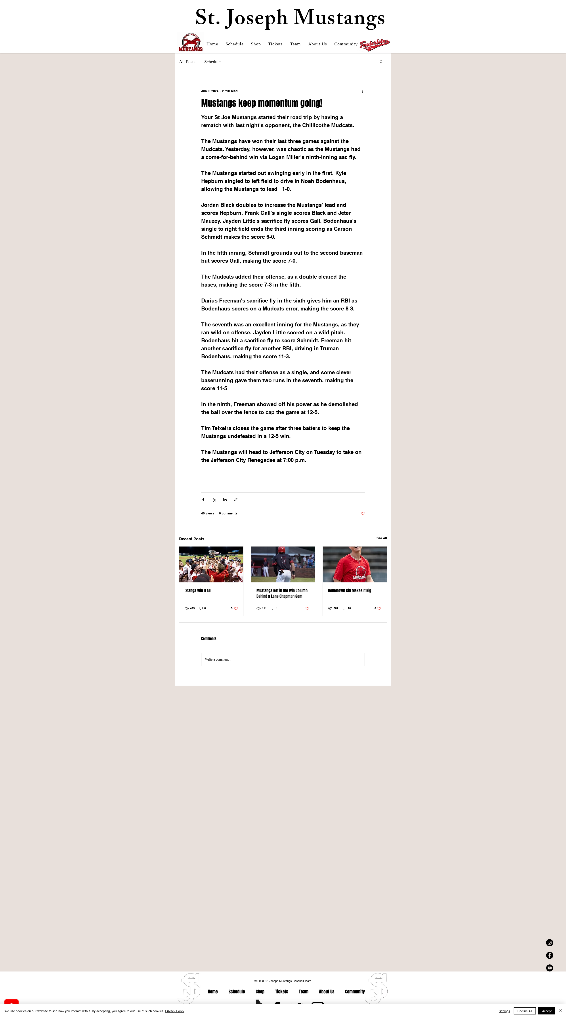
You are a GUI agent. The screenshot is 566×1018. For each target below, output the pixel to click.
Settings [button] (504, 1011)
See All (382, 538)
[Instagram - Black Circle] (549, 942)
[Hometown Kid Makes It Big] (355, 564)
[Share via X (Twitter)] (214, 500)
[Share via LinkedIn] (225, 500)
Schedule (212, 61)
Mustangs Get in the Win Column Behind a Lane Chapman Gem (282, 593)
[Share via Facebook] (203, 500)
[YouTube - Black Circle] (549, 967)
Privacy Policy (174, 1011)
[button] (381, 61)
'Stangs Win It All (197, 590)
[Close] (560, 1010)
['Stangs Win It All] (211, 564)
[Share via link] (236, 500)
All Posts (187, 61)
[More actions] (362, 91)
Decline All (524, 1011)
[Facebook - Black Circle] (549, 955)
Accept (547, 1011)
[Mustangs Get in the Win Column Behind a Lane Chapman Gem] (283, 564)
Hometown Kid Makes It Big (349, 590)
